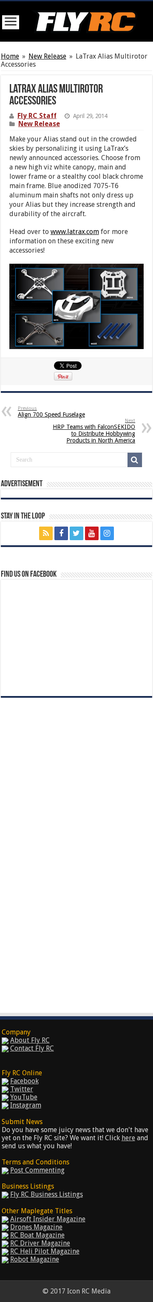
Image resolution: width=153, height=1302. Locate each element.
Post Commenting (37, 1170)
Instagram (25, 1105)
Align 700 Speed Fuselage (51, 412)
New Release (47, 56)
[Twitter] (76, 533)
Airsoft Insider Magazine (47, 1219)
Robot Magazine (34, 1259)
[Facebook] (61, 533)
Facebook (24, 1081)
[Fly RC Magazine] (84, 20)
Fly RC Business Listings (46, 1194)
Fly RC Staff (37, 116)
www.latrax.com (75, 232)
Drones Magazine (36, 1227)
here (128, 1138)
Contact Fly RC (32, 1048)
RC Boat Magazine (37, 1235)
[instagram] (107, 533)
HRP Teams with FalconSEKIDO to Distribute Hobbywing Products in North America (94, 431)
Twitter (21, 1089)
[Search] (135, 460)
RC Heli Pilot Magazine (44, 1251)
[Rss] (46, 533)
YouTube (23, 1097)
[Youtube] (92, 533)
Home (10, 56)
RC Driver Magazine (40, 1243)
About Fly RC (30, 1040)
